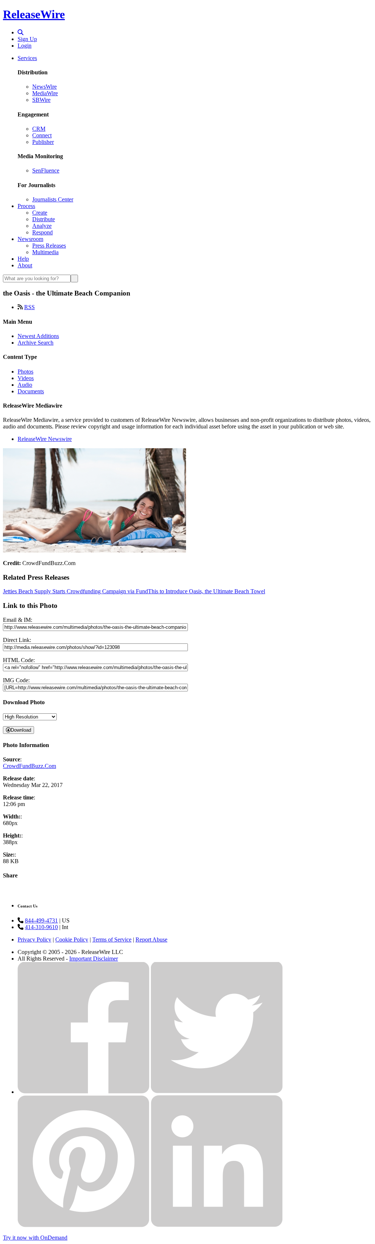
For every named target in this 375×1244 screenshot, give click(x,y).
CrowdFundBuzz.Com (29, 766)
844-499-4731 (41, 920)
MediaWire (45, 93)
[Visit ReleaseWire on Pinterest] (83, 1225)
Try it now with (35, 1237)
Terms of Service (111, 939)
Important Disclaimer (93, 958)
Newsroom (30, 239)
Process (26, 206)
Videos (26, 378)
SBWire (41, 100)
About (25, 265)
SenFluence (45, 170)
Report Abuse (151, 939)
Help (23, 259)
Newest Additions (38, 336)
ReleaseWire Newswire (45, 439)
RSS (29, 307)
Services (27, 58)
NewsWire (44, 86)
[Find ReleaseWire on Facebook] (83, 1092)
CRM (38, 129)
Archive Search (35, 342)
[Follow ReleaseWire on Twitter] (217, 1092)
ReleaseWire (34, 14)
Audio (25, 385)
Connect (42, 135)
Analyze (42, 226)
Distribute (43, 219)
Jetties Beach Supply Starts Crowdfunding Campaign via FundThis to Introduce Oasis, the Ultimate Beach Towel (134, 591)
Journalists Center (52, 199)
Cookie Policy (71, 939)
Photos (25, 371)
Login (24, 45)
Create (39, 212)
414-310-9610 (41, 927)
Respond (42, 232)
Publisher (43, 142)
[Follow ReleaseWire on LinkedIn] (217, 1225)
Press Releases (49, 245)
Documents (31, 391)
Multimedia (45, 252)
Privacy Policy (34, 939)
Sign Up (27, 39)
